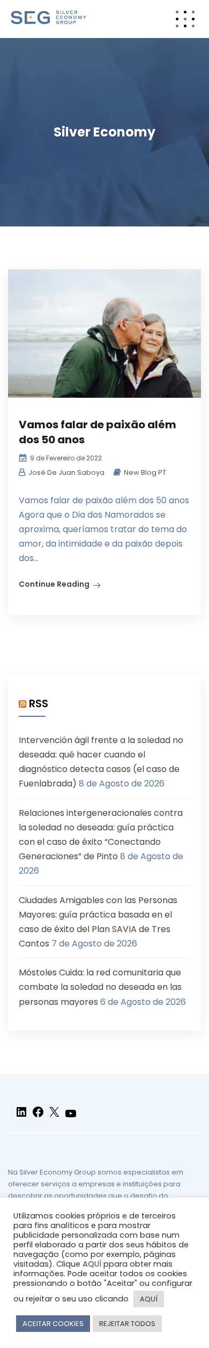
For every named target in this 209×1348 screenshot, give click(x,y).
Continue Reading (54, 584)
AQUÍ (92, 1264)
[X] (54, 1116)
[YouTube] (70, 1118)
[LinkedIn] (21, 1116)
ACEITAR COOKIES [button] (53, 1324)
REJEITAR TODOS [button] (127, 1324)
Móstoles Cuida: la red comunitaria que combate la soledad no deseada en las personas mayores (100, 987)
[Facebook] (38, 1116)
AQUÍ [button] (149, 1299)
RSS (38, 703)
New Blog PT (145, 472)
